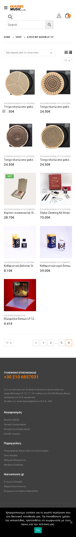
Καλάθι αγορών (12, 433)
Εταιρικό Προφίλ (13, 481)
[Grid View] (66, 52)
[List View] (70, 52)
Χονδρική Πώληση (13, 464)
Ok (38, 530)
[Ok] (71, 522)
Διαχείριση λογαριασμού (17, 429)
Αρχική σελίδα (11, 419)
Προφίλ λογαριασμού (15, 424)
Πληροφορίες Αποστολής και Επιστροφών (26, 450)
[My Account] (58, 16)
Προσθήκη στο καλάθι (29, 73)
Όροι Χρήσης (11, 455)
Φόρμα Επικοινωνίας (15, 486)
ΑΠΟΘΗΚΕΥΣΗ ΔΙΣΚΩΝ (35, 209)
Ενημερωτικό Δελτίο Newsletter (21, 491)
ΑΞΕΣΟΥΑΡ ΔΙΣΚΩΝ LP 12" (15, 103)
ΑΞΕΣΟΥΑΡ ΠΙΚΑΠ (34, 103)
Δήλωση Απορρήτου (15, 460)
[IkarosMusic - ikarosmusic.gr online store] (18, 8)
